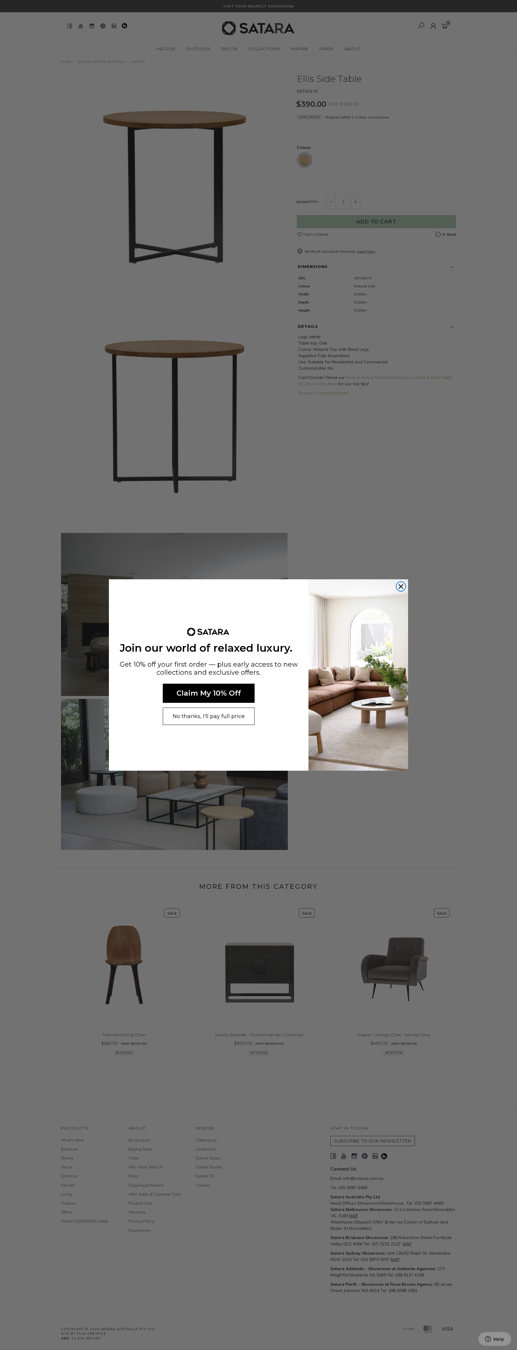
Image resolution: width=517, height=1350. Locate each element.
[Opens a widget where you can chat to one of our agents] (494, 1339)
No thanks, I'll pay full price (209, 716)
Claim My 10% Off (209, 693)
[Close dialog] (401, 586)
